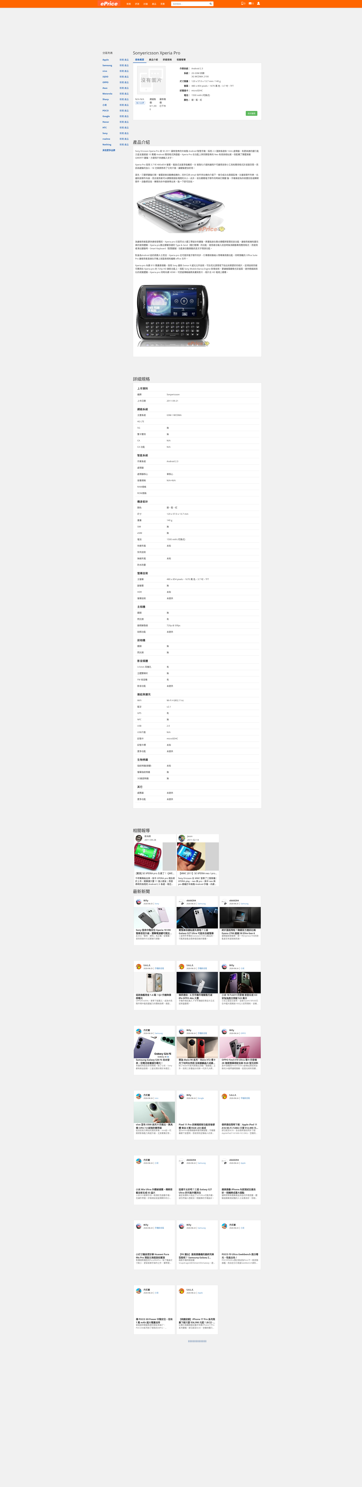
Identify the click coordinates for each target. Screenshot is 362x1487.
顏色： (187, 99)
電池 (139, 539)
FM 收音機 (142, 679)
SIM (139, 526)
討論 (146, 3)
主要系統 (141, 415)
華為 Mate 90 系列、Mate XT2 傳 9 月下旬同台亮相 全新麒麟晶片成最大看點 (197, 1061)
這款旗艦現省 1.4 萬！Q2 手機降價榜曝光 (153, 996)
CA (138, 440)
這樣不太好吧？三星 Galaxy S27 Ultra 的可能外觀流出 (195, 1191)
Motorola (107, 93)
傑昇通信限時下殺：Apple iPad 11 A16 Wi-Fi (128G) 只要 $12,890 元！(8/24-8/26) (240, 1126)
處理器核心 (142, 474)
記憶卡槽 (141, 744)
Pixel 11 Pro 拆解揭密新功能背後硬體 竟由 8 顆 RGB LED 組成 (197, 1126)
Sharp (106, 99)
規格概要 (139, 59)
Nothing (107, 144)
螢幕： (187, 85)
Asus (105, 88)
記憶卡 (140, 738)
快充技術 (141, 552)
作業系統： (185, 68)
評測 (137, 3)
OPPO (105, 82)
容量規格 (141, 480)
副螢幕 (140, 585)
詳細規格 (167, 59)
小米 (105, 104)
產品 (154, 3)
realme (106, 138)
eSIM (139, 533)
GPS (139, 713)
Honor (106, 121)
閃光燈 (140, 619)
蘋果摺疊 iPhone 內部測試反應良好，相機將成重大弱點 (239, 1191)
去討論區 (252, 113)
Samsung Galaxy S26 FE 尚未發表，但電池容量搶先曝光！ (153, 1061)
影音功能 (141, 685)
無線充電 (141, 558)
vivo (105, 71)
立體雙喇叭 (142, 673)
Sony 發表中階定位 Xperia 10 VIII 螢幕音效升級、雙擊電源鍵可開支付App (154, 931)
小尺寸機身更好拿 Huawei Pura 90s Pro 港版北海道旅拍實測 (152, 1256)
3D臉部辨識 (143, 778)
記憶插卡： (185, 90)
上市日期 (141, 400)
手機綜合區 (159, 968)
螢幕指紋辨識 (143, 772)
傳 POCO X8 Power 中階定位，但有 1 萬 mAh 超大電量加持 (154, 1321)
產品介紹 (153, 59)
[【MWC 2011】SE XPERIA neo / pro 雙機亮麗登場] (198, 856)
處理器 (140, 467)
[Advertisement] (181, 28)
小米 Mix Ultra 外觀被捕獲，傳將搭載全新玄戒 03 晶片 (154, 1191)
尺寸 (139, 513)
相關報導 (181, 59)
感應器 (140, 792)
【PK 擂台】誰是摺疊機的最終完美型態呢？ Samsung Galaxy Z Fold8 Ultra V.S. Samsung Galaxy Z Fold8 (197, 1256)
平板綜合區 (245, 1098)
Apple (106, 59)
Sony (105, 133)
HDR (139, 591)
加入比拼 (140, 102)
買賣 (162, 3)
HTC (105, 127)
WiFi (139, 700)
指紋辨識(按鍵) (144, 765)
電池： (187, 95)
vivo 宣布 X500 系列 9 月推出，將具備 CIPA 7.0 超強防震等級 (154, 1126)
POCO (106, 110)
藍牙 (139, 706)
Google (106, 116)
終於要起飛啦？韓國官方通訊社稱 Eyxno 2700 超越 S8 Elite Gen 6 (239, 931)
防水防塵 (141, 564)
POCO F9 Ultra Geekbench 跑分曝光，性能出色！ (240, 1256)
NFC (139, 719)
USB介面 (141, 732)
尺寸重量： (185, 81)
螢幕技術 (141, 598)
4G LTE (140, 421)
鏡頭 (139, 612)
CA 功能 (141, 446)
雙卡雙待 (141, 434)
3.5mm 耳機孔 (144, 666)
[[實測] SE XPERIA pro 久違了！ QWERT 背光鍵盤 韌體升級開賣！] (155, 856)
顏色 (139, 507)
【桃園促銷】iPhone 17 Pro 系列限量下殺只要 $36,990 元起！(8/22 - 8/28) (197, 1321)
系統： (187, 73)
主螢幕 (140, 579)
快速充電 (141, 545)
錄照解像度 (142, 625)
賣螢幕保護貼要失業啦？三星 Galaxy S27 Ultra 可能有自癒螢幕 (196, 931)
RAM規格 (141, 486)
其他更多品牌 (109, 150)
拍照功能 (141, 631)
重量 (139, 520)
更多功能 (141, 751)
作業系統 (141, 461)
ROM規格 (141, 493)
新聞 (129, 3)
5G (138, 427)
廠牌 (139, 394)
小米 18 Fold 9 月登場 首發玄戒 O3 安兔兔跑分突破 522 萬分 (239, 996)
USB (139, 725)
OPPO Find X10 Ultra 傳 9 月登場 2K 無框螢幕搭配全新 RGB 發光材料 (240, 1061)
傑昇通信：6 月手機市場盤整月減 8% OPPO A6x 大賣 (195, 996)
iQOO (105, 76)
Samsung (107, 65)
